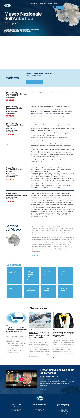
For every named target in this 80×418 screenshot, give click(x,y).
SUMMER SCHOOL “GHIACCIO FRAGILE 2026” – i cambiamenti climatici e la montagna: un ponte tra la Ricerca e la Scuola (39, 334)
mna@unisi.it (41, 411)
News (7, 325)
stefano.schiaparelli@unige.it (18, 411)
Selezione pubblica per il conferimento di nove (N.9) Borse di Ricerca (48, 92)
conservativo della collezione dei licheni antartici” (48, 197)
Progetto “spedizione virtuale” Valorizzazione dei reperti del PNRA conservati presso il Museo (16, 329)
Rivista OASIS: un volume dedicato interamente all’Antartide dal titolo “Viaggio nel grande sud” (63, 334)
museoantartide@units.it (65, 413)
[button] (7, 333)
